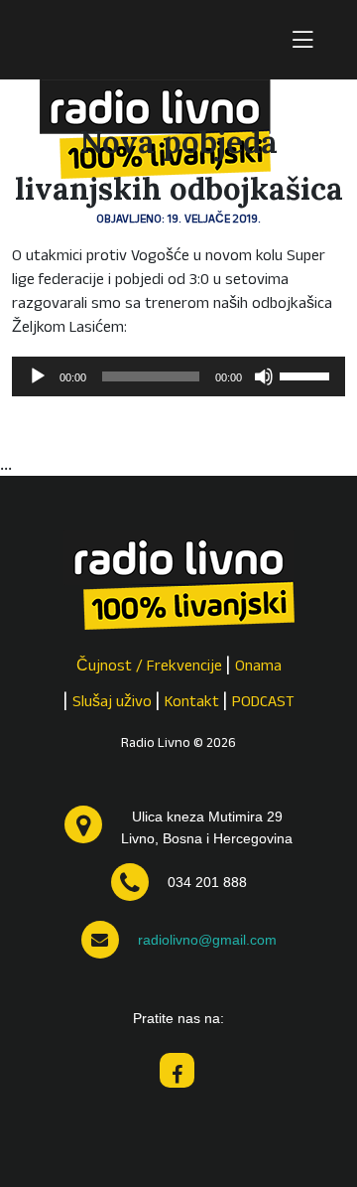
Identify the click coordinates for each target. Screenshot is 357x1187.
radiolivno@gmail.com (207, 940)
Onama (258, 667)
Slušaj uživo (112, 703)
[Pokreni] (38, 376)
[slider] (307, 374)
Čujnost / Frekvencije (149, 667)
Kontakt (192, 703)
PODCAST (263, 703)
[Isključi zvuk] (264, 376)
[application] (178, 376)
